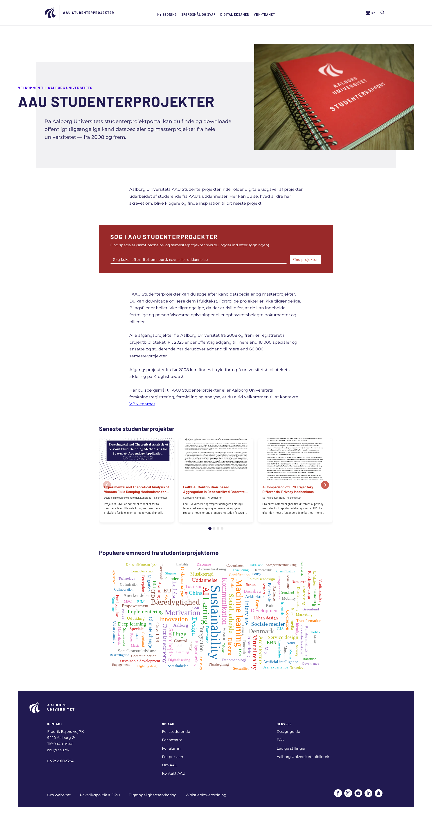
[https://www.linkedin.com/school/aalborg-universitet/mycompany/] (368, 793)
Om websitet (59, 795)
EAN (281, 740)
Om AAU (170, 765)
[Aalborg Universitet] (50, 12)
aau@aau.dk (58, 750)
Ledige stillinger (291, 748)
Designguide (288, 731)
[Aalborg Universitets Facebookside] (338, 793)
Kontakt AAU (173, 773)
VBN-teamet (264, 14)
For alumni (171, 748)
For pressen (172, 757)
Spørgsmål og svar (198, 14)
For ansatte (172, 740)
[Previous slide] (107, 485)
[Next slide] (325, 485)
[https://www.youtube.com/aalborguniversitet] (358, 793)
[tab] (210, 528)
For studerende (176, 731)
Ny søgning (167, 14)
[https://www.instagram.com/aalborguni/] (348, 793)
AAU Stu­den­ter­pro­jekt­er (88, 13)
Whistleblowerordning (206, 795)
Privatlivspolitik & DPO (100, 795)
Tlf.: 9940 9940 (60, 744)
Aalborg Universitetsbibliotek (303, 757)
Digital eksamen (234, 14)
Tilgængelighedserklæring (153, 795)
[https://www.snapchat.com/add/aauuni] (378, 793)
